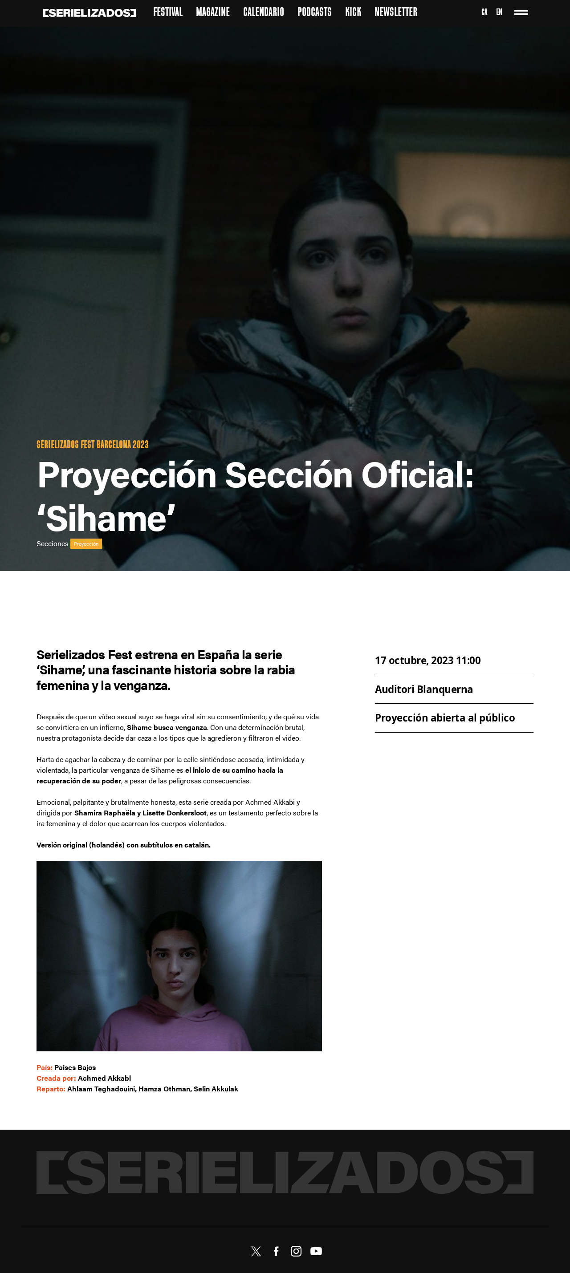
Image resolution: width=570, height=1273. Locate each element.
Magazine (213, 13)
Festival (168, 13)
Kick (353, 13)
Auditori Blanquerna (424, 689)
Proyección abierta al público (445, 718)
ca (484, 13)
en (499, 13)
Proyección (86, 543)
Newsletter (396, 13)
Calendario (263, 13)
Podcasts (314, 13)
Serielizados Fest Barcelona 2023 (93, 445)
